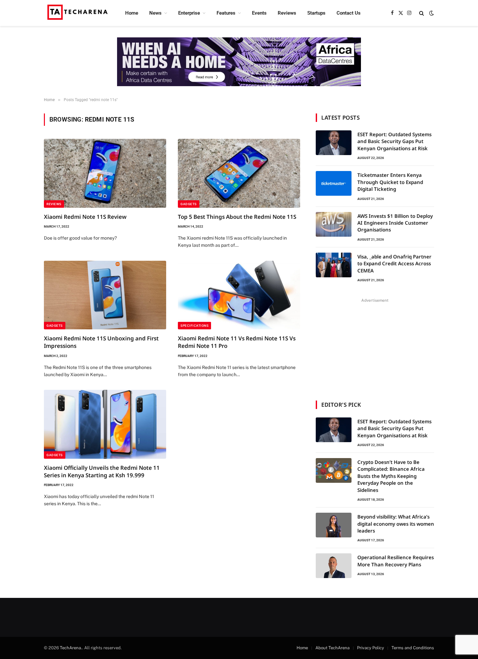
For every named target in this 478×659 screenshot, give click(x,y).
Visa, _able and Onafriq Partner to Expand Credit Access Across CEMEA (394, 263)
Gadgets (188, 204)
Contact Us (349, 13)
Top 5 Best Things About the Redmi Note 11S (237, 216)
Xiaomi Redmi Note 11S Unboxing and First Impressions (101, 342)
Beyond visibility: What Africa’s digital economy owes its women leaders (395, 523)
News (155, 13)
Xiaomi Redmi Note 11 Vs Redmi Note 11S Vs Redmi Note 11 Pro (237, 342)
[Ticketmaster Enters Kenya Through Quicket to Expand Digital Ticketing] (334, 183)
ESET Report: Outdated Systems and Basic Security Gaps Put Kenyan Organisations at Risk (394, 141)
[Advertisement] (375, 345)
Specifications (194, 325)
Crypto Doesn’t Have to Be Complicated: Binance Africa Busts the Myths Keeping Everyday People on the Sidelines (391, 476)
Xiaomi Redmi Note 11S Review (85, 216)
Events (259, 13)
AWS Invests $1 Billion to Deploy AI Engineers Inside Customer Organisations (395, 223)
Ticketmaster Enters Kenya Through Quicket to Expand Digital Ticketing (390, 182)
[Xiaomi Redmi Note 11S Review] (105, 173)
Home (131, 13)
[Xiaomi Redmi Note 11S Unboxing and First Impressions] (105, 295)
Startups (316, 13)
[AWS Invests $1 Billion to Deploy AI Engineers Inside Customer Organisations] (334, 224)
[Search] (421, 13)
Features (226, 13)
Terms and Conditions (413, 647)
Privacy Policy (370, 647)
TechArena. (71, 647)
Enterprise (189, 13)
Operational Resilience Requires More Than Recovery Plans (395, 560)
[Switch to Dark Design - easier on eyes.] (431, 13)
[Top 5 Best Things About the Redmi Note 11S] (239, 173)
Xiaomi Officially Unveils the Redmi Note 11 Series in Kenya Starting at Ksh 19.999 (102, 471)
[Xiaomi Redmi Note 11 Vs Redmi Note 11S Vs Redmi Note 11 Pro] (239, 295)
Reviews (287, 13)
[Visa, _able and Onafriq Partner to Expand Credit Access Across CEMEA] (334, 265)
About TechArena (332, 647)
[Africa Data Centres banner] (239, 61)
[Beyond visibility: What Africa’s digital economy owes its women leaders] (334, 525)
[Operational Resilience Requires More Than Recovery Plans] (334, 565)
